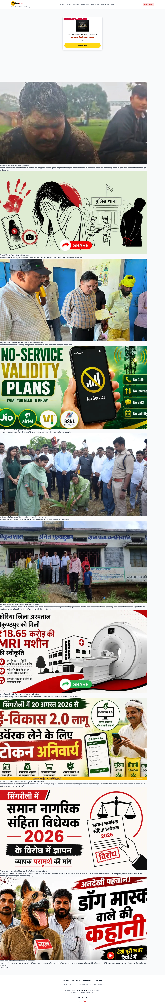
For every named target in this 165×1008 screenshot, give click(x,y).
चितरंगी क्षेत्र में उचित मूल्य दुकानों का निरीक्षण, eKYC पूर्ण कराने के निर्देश (19, 605)
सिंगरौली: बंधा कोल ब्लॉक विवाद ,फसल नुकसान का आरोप (15, 165)
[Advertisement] (82, 67)
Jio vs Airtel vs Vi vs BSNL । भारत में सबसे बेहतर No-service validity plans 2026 (25, 430)
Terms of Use (97, 984)
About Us (65, 981)
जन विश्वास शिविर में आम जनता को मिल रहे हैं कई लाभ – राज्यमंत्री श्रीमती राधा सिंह (23, 517)
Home (62, 4)
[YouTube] (85, 1001)
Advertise (99, 981)
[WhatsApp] (90, 1001)
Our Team (76, 981)
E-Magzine (105, 4)
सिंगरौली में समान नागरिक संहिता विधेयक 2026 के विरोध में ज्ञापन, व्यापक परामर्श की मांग (24, 871)
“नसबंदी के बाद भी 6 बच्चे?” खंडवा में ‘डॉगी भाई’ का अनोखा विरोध (17, 961)
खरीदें (112, 4)
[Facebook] (74, 1001)
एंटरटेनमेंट (76, 4)
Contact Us (87, 981)
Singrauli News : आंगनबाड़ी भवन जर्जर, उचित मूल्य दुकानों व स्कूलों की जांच (21, 342)
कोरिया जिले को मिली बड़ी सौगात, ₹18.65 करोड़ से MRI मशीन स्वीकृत (19, 694)
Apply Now (82, 45)
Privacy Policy (83, 984)
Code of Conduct (68, 984)
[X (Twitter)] (80, 1001)
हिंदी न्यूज (68, 4)
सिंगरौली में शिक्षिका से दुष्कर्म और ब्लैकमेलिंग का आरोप (14, 255)
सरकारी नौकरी (85, 4)
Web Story (95, 4)
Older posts (4, 968)
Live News (149, 4)
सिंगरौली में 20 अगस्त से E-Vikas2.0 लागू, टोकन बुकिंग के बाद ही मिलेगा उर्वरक (22, 782)
